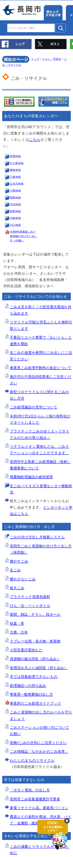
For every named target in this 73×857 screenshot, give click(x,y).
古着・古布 (19, 632)
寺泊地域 (15, 204)
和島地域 (15, 197)
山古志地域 (16, 183)
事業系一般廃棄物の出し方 (31, 694)
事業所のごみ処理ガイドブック (35, 703)
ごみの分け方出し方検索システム (37, 537)
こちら (34, 139)
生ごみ (15, 570)
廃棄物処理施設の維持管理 (31, 477)
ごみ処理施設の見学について (33, 407)
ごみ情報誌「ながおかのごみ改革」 (39, 751)
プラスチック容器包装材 (30, 597)
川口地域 (15, 225)
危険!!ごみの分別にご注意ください (38, 743)
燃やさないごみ (23, 579)
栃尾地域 (15, 211)
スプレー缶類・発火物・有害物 (35, 641)
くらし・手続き (51, 59)
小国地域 (15, 190)
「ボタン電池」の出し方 (30, 790)
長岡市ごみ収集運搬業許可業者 (35, 799)
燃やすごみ (19, 561)
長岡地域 (15, 156)
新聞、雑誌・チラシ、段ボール (35, 614)
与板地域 (15, 218)
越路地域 (15, 170)
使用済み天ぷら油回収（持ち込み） (39, 668)
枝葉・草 (17, 623)
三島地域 (15, 176)
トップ (35, 59)
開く (54, 835)
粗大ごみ (17, 588)
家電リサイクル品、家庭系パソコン (39, 808)
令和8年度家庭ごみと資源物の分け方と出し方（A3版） (23, 236)
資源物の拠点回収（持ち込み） (35, 659)
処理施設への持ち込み (28, 685)
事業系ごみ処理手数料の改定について (41, 368)
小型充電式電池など (26, 650)
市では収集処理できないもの (34, 676)
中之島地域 (16, 163)
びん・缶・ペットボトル (30, 606)
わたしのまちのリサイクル (32, 760)
